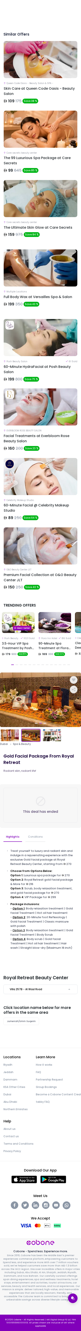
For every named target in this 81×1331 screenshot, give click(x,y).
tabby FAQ (43, 1102)
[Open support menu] (73, 1298)
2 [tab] (17, 664)
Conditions (35, 837)
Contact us (11, 1136)
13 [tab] (64, 664)
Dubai (4, 744)
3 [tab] (21, 664)
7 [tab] (38, 664)
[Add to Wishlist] (74, 680)
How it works (44, 1065)
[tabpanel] (18, 639)
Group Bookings (46, 1087)
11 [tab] (55, 664)
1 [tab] (12, 664)
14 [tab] (68, 664)
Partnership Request (49, 1079)
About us (9, 1129)
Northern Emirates (15, 1109)
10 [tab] (51, 664)
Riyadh (7, 1065)
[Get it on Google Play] (53, 1179)
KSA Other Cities (14, 1087)
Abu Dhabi (10, 1102)
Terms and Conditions (18, 1144)
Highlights (12, 837)
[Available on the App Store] (24, 1179)
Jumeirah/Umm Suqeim (21, 1021)
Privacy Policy (12, 1151)
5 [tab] (30, 664)
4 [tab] (25, 664)
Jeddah (8, 1072)
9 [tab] (47, 664)
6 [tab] (34, 664)
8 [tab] (42, 664)
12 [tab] (60, 664)
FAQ (38, 1072)
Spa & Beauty (22, 744)
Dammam (10, 1079)
